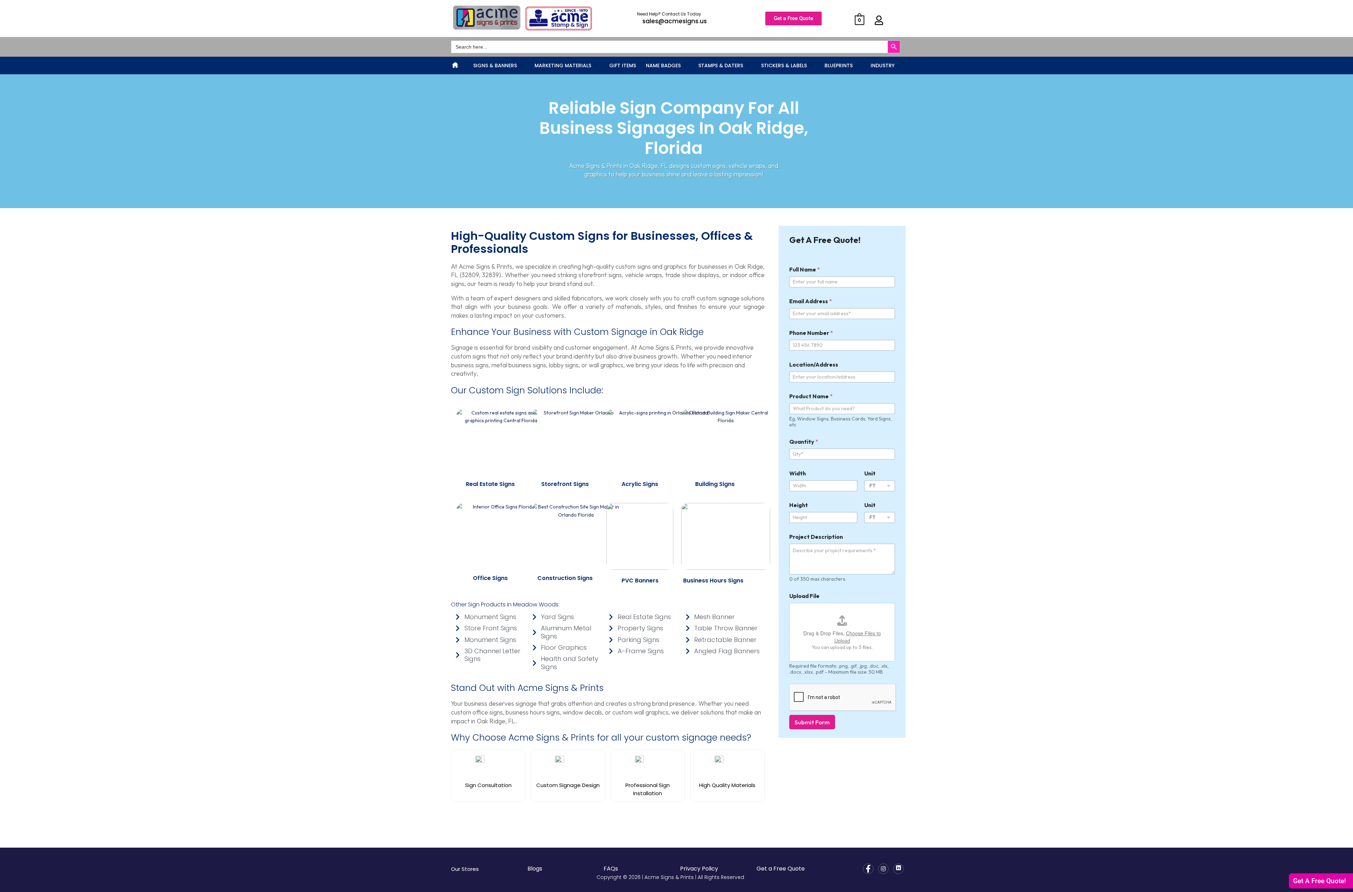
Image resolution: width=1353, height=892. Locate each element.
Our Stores (465, 869)
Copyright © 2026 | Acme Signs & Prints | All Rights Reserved (670, 877)
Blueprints (838, 65)
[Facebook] (868, 868)
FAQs (611, 869)
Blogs (534, 869)
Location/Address (813, 364)
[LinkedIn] (898, 868)
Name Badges (663, 65)
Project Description (816, 537)
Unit (870, 473)
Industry (883, 65)
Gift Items (622, 65)
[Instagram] (883, 868)
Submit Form (812, 722)
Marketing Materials (563, 65)
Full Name (804, 269)
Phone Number (811, 333)
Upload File (804, 596)
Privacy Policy (699, 869)
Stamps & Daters (720, 65)
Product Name (811, 396)
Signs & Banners (495, 65)
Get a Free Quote (780, 869)
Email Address (810, 301)
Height (798, 505)
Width (797, 473)
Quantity (803, 441)
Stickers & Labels (784, 65)
